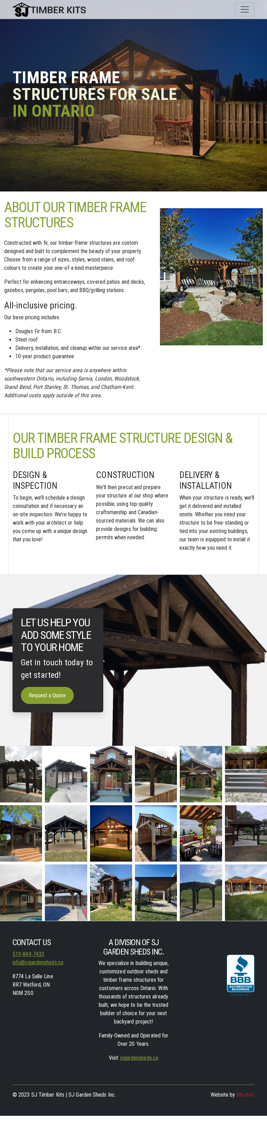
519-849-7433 (28, 954)
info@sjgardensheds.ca (38, 962)
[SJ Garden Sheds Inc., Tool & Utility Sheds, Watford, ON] (240, 980)
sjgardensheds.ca (139, 1057)
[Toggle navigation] (244, 9)
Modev (245, 1095)
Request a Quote (47, 695)
